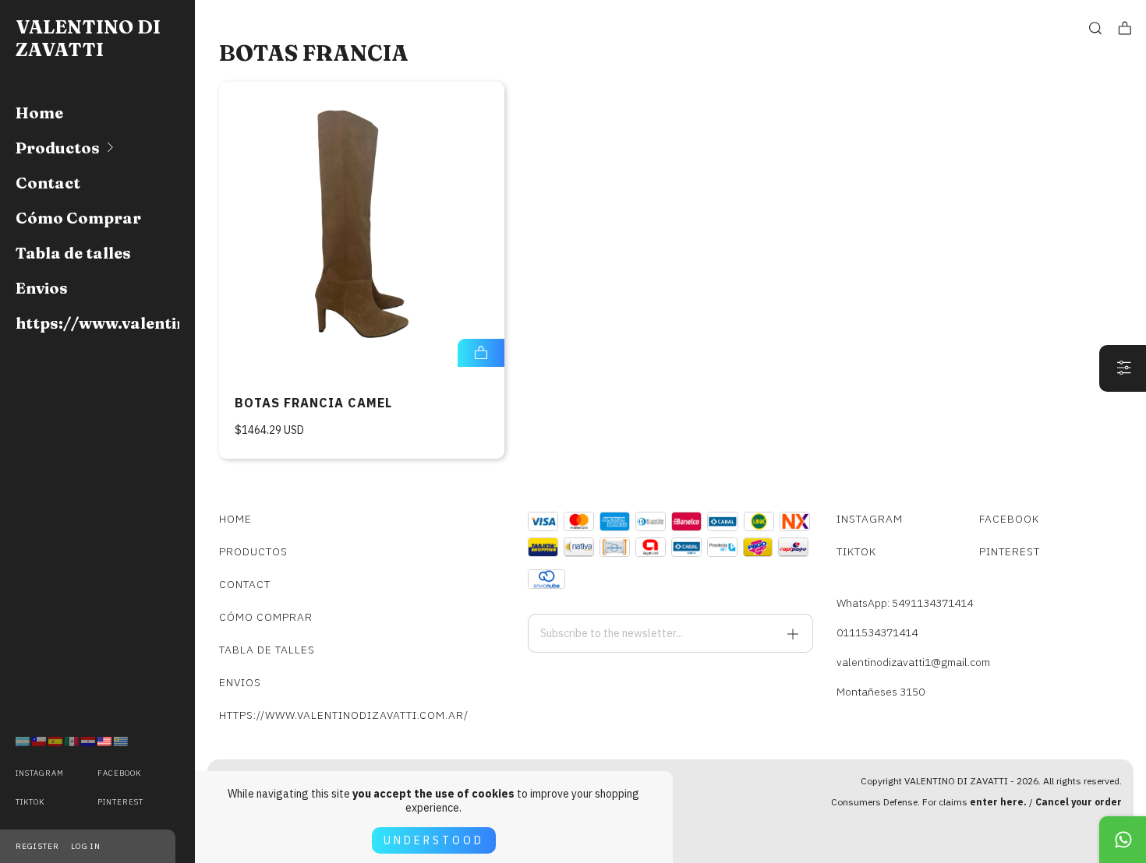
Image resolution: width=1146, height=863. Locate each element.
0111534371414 (877, 632)
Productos (58, 147)
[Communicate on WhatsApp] (1122, 839)
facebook (119, 773)
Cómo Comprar (78, 217)
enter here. (998, 802)
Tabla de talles (73, 252)
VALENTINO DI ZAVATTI (88, 38)
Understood (434, 840)
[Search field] (1095, 28)
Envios (42, 288)
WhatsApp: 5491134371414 (905, 603)
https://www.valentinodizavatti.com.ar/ (97, 323)
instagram (40, 773)
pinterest (120, 802)
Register (37, 846)
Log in (86, 846)
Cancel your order (1078, 802)
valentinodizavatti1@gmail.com (913, 662)
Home (39, 112)
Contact (48, 182)
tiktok (30, 802)
